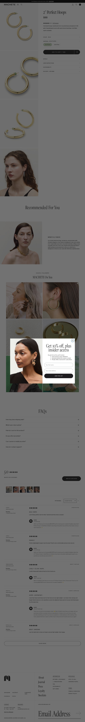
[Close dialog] (72, 340)
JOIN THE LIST (59, 376)
